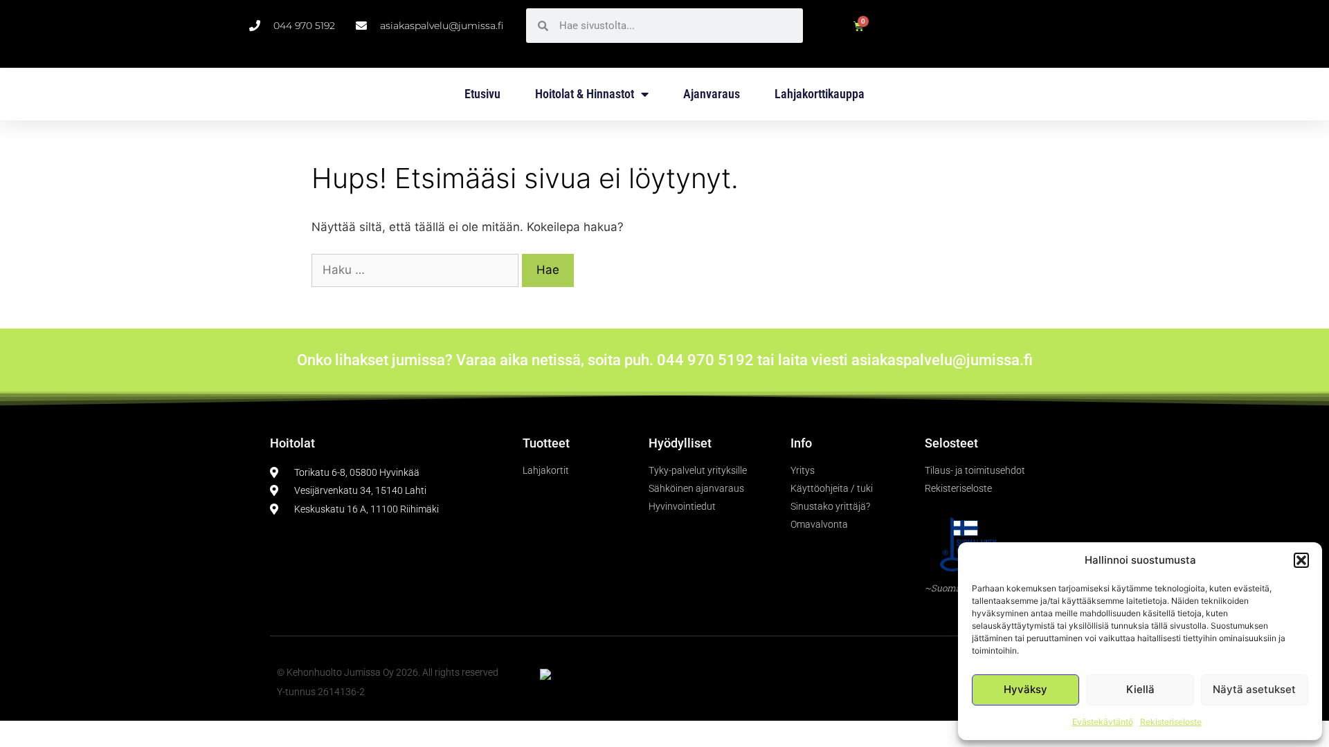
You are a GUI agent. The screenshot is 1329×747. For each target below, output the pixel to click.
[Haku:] (416, 270)
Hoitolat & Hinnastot (584, 93)
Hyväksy (1025, 689)
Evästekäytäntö (1102, 722)
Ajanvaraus (711, 93)
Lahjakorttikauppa (820, 93)
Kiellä (1140, 689)
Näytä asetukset (1254, 689)
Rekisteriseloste (1171, 722)
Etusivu (482, 93)
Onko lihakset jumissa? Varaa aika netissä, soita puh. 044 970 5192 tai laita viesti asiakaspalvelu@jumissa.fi (665, 360)
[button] (1301, 560)
